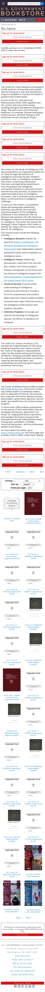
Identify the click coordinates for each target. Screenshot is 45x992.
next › (32, 471)
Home (3, 24)
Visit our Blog (22, 983)
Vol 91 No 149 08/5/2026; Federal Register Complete (12, 733)
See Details (22, 935)
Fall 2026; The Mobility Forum (12, 520)
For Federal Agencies (22, 970)
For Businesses (22, 967)
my (9, 20)
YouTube (26, 986)
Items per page (18, 487)
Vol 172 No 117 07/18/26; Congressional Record (33, 733)
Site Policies (22, 956)
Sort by (15, 484)
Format (9, 480)
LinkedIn (33, 986)
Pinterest (30, 986)
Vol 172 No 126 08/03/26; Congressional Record (11, 874)
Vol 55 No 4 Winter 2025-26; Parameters (33, 911)
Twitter (19, 986)
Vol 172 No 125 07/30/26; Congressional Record (33, 804)
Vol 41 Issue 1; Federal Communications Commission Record (12, 697)
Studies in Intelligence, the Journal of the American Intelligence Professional (21, 245)
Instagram (22, 986)
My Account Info (22, 963)
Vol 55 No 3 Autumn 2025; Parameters (11, 911)
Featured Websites (22, 974)
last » (28, 917)
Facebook (15, 986)
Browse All (12, 24)
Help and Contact (22, 959)
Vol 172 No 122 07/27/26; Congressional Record (11, 662)
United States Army (14, 389)
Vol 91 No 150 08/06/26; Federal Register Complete (33, 768)
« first (7, 471)
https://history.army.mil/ (12, 432)
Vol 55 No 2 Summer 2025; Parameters (33, 875)
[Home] (22, 14)
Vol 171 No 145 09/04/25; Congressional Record (11, 804)
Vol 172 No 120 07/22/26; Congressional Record (11, 592)
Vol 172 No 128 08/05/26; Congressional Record (33, 592)
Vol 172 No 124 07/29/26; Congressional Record (11, 768)
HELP (22, 20)
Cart (40, 20)
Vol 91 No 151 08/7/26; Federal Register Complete (12, 839)
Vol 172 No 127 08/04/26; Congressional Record (33, 556)
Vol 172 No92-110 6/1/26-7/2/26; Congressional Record (12, 556)
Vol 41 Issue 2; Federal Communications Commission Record (33, 521)
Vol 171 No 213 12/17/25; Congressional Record (33, 839)
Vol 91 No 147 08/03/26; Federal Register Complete (33, 627)
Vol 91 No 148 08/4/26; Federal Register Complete (33, 662)
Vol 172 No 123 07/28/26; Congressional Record (33, 698)
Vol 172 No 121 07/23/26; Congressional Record (11, 627)
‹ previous (20, 471)
